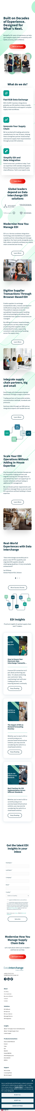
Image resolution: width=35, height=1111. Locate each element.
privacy (16, 913)
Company (9, 877)
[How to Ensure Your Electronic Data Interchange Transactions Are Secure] (17, 646)
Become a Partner (8, 996)
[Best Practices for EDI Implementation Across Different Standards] (17, 775)
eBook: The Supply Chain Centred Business (14, 1029)
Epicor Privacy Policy (13, 908)
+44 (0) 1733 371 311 (9, 973)
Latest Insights (7, 1033)
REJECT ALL (17, 1095)
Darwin (6, 1044)
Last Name (8, 870)
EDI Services (7, 1011)
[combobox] (4, 1110)
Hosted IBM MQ (7, 1053)
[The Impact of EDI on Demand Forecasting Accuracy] (17, 711)
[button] (15, 688)
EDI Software (7, 1009)
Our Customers (7, 994)
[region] (17, 1094)
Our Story (6, 992)
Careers (6, 1001)
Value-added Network (9, 1042)
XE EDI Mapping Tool (9, 1056)
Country (8, 892)
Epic (5, 1049)
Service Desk (7, 1070)
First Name (8, 863)
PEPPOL (6, 1060)
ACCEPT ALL (17, 1100)
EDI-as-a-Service (8, 1014)
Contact (6, 999)
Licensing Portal (8, 1073)
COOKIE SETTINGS (17, 1106)
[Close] (32, 1081)
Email (7, 885)
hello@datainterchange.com (11, 975)
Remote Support (8, 1075)
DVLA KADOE (7, 1058)
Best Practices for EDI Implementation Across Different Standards (16, 790)
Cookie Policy (18, 1087)
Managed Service (8, 1016)
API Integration (7, 1018)
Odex (5, 1046)
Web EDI (6, 1051)
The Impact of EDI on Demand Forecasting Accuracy (15, 727)
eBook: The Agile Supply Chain (11, 1031)
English (5, 1110)
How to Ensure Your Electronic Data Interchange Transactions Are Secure (17, 662)
